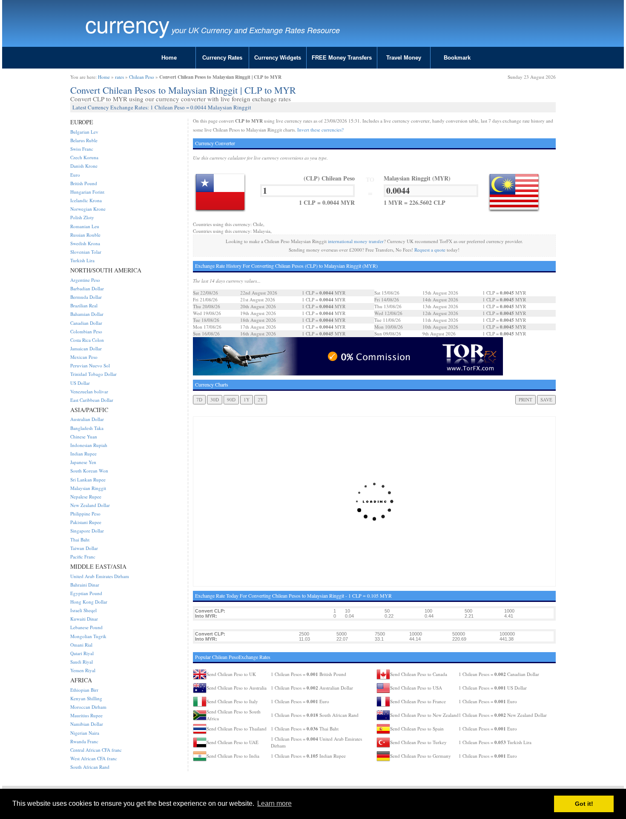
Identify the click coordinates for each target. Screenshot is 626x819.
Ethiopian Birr (84, 690)
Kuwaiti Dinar (84, 619)
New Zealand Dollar (90, 505)
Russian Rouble (85, 235)
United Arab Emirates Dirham (99, 576)
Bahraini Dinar (84, 584)
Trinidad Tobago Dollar (93, 374)
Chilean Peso (141, 77)
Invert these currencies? (320, 129)
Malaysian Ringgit (88, 488)
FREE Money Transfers (342, 57)
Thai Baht (79, 539)
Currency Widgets (277, 57)
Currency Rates (222, 57)
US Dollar (80, 383)
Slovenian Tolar (85, 252)
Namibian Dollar (86, 724)
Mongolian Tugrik (88, 636)
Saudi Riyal (81, 662)
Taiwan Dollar (84, 548)
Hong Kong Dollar (88, 601)
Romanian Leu (84, 226)
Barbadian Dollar (87, 288)
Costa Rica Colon (87, 340)
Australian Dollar (87, 419)
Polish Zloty (82, 217)
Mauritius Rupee (86, 715)
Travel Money (403, 57)
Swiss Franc (81, 149)
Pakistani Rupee (85, 522)
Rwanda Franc (84, 741)
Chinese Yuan (83, 436)
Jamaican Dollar (86, 348)
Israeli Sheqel (83, 610)
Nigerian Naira (84, 733)
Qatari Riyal (82, 653)
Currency (127, 23)
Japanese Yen (83, 462)
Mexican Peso (84, 357)
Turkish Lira (82, 260)
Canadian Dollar (86, 323)
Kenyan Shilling (86, 698)
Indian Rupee (83, 453)
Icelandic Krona (86, 200)
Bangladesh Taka (86, 428)
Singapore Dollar (87, 530)
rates (119, 77)
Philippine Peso (85, 513)
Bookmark (457, 57)
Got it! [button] (584, 803)
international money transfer (356, 241)
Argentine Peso (85, 280)
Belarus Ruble (84, 140)
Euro (75, 175)
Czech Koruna (84, 157)
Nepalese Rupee (85, 496)
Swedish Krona (85, 243)
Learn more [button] (274, 803)
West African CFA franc (93, 758)
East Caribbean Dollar (91, 400)
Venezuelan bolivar (89, 391)
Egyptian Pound (86, 593)
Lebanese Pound (86, 627)
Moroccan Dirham (88, 707)
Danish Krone (84, 166)
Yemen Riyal (82, 670)
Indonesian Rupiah (88, 445)
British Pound (83, 183)
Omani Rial (81, 644)
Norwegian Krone (88, 209)
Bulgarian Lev (84, 132)
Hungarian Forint (87, 192)
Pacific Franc (82, 556)
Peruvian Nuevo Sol (90, 365)
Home (169, 57)
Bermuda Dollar (86, 297)
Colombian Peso (86, 331)
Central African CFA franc (96, 750)
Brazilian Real (84, 305)
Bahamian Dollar (86, 314)
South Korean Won (89, 470)
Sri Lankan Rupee (88, 479)
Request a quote (429, 249)
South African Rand (89, 767)
